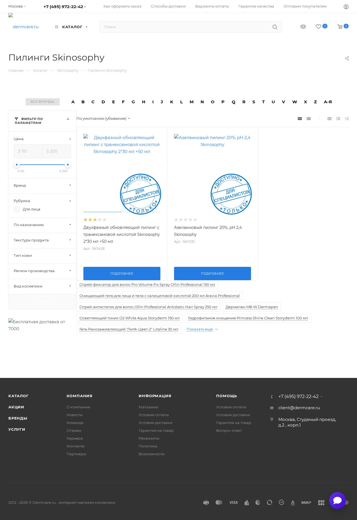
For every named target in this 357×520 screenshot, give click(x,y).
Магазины (148, 407)
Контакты (76, 446)
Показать (42, 301)
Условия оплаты (154, 415)
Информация (155, 396)
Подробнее (121, 273)
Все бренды (43, 102)
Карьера (75, 438)
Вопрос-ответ (229, 430)
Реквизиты (149, 438)
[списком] (338, 118)
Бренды (17, 418)
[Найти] (275, 27)
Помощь (226, 396)
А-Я (328, 101)
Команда (75, 422)
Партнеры (76, 454)
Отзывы (74, 430)
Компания (80, 396)
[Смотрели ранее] (298, 26)
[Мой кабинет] (346, 7)
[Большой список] (309, 118)
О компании (78, 407)
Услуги (16, 429)
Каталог (18, 396)
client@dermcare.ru (299, 407)
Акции (16, 407)
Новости (75, 415)
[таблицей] (347, 118)
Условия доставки (155, 422)
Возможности (152, 454)
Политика (148, 446)
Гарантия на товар (156, 430)
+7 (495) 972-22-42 (63, 6)
